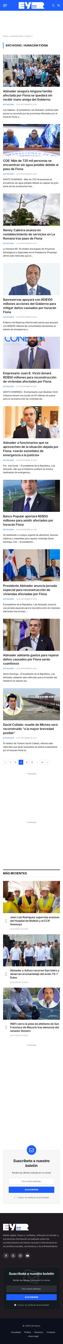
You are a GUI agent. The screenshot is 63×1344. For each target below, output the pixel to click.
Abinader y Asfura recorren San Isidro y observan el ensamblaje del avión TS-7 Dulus (34, 974)
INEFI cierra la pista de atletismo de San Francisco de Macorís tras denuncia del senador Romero (34, 1027)
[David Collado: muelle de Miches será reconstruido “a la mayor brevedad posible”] (31, 704)
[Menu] (5, 5)
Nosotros (38, 1332)
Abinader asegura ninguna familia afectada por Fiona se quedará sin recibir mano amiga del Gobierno (27, 95)
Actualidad (16, 1332)
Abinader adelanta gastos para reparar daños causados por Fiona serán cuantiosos (31, 659)
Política (27, 1332)
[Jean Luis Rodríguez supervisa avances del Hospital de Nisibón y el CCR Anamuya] (31, 897)
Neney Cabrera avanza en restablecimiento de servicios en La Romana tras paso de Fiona (29, 234)
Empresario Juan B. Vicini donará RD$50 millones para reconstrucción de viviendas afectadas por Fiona (29, 377)
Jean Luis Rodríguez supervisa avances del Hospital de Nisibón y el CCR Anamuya (34, 921)
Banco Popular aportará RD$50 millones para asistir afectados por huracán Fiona (28, 520)
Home (5, 36)
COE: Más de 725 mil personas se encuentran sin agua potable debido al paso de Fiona (30, 165)
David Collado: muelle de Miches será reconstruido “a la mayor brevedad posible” (30, 729)
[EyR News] (31, 5)
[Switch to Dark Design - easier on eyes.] (53, 5)
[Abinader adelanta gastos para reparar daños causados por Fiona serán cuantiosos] (31, 635)
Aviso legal (33, 1336)
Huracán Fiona (16, 36)
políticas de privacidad (38, 1197)
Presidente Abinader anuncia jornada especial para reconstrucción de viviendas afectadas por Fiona (30, 590)
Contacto (51, 1332)
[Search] (58, 5)
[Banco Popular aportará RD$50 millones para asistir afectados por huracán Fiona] (31, 496)
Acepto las (33, 1197)
